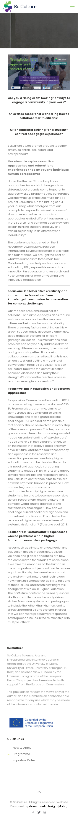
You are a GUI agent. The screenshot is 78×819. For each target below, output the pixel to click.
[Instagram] (45, 812)
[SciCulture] (19, 6)
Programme (21, 754)
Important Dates (24, 760)
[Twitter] (39, 812)
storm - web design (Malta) (48, 806)
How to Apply (22, 748)
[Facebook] (33, 812)
